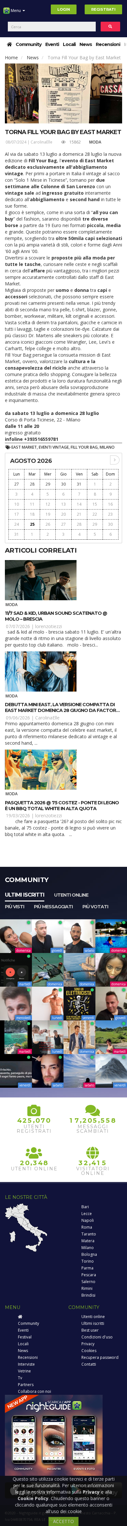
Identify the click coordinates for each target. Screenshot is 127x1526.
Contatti (88, 1364)
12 (48, 504)
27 (16, 484)
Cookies (88, 1350)
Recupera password (100, 1357)
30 (63, 484)
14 (79, 504)
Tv (20, 1378)
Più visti (14, 907)
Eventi (52, 44)
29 (48, 484)
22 (94, 514)
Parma (87, 1268)
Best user (90, 1330)
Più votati (95, 907)
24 (16, 524)
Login (63, 9)
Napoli (87, 1220)
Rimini (86, 1288)
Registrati (103, 9)
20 (63, 514)
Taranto (88, 1234)
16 (110, 504)
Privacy (87, 1344)
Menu (16, 10)
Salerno (88, 1281)
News (85, 44)
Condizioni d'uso (97, 1337)
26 (48, 524)
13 (63, 504)
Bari (85, 1207)
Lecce (86, 1213)
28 (32, 484)
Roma (86, 1227)
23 (110, 514)
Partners (26, 1384)
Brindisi (88, 1295)
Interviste (26, 1364)
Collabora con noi (34, 1391)
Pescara (88, 1275)
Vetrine (24, 1371)
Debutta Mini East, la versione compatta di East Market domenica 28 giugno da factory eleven (62, 710)
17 (16, 514)
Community (28, 44)
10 (16, 504)
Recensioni (108, 44)
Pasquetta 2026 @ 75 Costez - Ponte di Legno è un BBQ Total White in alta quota (62, 805)
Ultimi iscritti (24, 895)
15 (94, 504)
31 (79, 484)
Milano (87, 1247)
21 (79, 514)
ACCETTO (63, 1521)
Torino (87, 1261)
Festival (25, 1337)
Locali (69, 44)
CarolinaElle (41, 142)
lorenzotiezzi (48, 626)
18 (32, 514)
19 (48, 514)
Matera (87, 1241)
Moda (95, 142)
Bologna (89, 1254)
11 (32, 504)
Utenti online (71, 895)
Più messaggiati (53, 907)
